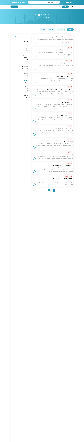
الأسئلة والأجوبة (57, 6)
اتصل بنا (39, 6)
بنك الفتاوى (65, 6)
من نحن (44, 6)
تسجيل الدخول (14, 6)
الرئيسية (72, 6)
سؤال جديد (50, 6)
